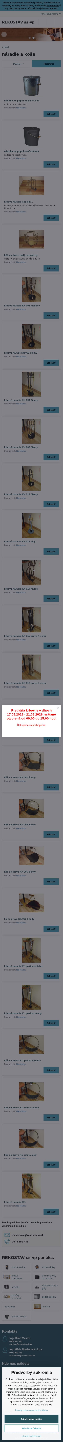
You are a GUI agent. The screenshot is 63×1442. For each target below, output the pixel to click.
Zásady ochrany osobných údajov (31, 1410)
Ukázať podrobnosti (31, 1436)
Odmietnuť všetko (31, 1428)
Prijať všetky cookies (31, 1419)
